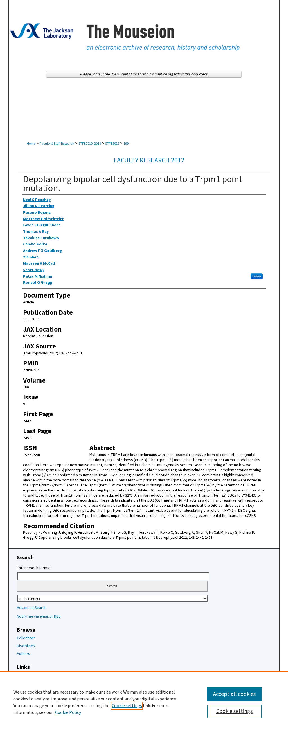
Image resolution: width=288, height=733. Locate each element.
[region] (144, 702)
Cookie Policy (68, 712)
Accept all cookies (234, 694)
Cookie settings (127, 706)
